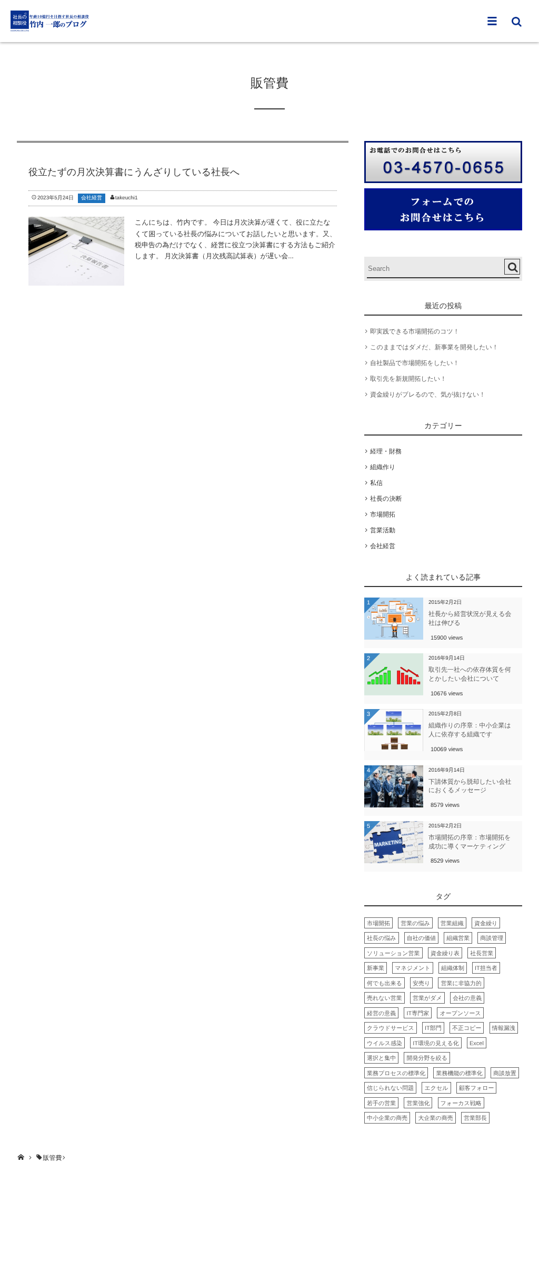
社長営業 (481, 954)
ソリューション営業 (393, 954)
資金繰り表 (445, 954)
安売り (421, 983)
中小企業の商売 (387, 1118)
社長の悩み (381, 938)
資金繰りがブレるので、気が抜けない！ (427, 394)
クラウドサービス (390, 1028)
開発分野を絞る (426, 1058)
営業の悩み (415, 924)
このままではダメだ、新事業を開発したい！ (434, 347)
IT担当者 (486, 968)
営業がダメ (427, 998)
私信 (376, 483)
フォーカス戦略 (461, 1103)
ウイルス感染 (384, 1043)
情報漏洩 (503, 1028)
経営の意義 (381, 1013)
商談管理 (491, 938)
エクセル (436, 1088)
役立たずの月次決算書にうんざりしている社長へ (133, 172)
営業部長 (475, 1118)
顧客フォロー (476, 1088)
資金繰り (485, 924)
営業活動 (382, 530)
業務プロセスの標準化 (396, 1073)
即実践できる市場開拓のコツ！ (415, 331)
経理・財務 (386, 451)
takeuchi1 (126, 198)
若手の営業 (381, 1103)
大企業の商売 (435, 1118)
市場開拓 (382, 514)
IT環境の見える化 (436, 1043)
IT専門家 (417, 1013)
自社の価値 (421, 938)
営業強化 (418, 1103)
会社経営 (91, 198)
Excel (477, 1043)
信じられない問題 (390, 1088)
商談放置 (504, 1073)
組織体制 (452, 968)
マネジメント (413, 968)
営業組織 (452, 924)
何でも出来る (384, 983)
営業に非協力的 (461, 983)
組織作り (382, 467)
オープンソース (460, 1013)
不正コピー (467, 1028)
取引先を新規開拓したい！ (408, 378)
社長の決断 (386, 498)
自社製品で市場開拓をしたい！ (414, 363)
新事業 (375, 968)
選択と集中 (381, 1058)
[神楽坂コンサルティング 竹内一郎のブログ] (50, 21)
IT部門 (433, 1028)
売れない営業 (384, 998)
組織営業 (458, 938)
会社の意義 (467, 998)
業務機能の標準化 (459, 1073)
